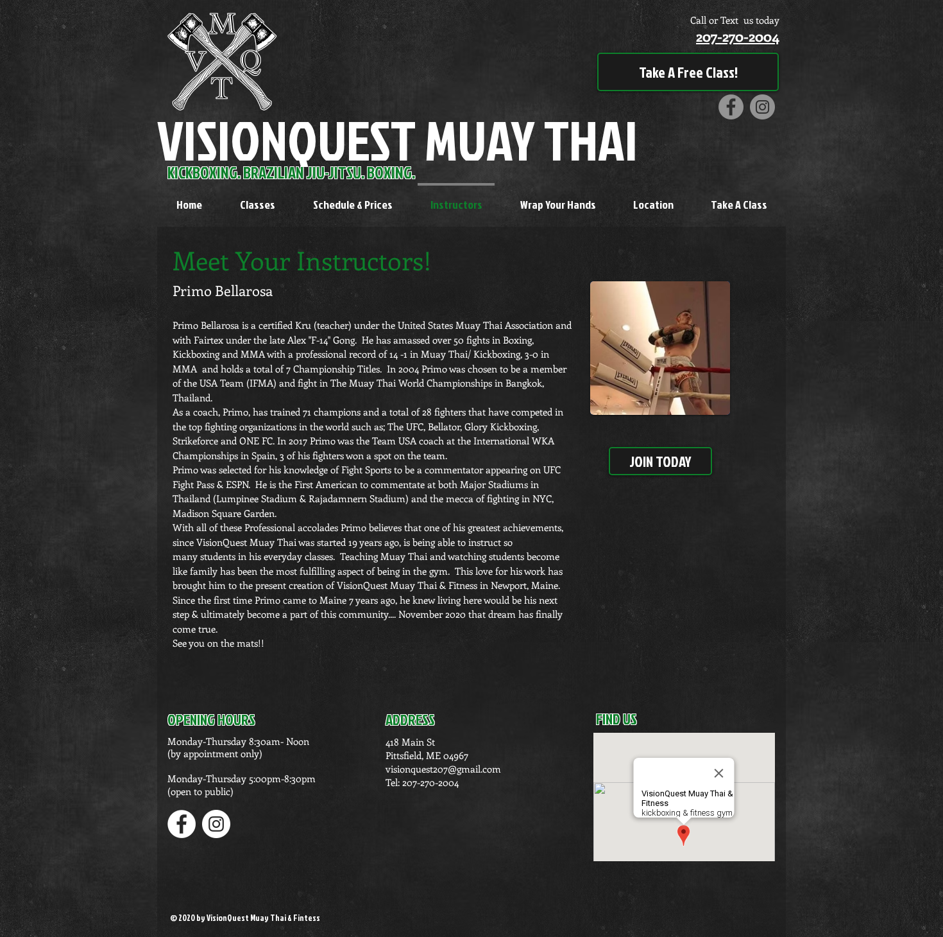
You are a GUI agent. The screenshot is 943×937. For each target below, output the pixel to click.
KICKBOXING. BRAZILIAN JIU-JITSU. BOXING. (292, 172)
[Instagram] (762, 106)
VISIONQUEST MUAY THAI (397, 139)
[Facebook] (730, 106)
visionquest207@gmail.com (443, 768)
